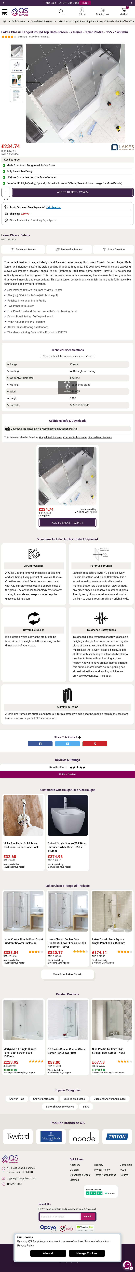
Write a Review (67, 774)
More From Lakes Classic (67, 974)
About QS (75, 1164)
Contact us (126, 1164)
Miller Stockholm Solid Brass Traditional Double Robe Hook (21, 845)
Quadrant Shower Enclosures (110, 1098)
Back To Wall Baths (74, 1098)
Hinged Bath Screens (50, 437)
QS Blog (74, 1169)
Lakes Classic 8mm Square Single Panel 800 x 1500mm (108, 941)
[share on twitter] (67, 743)
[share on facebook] (40, 743)
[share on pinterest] (94, 743)
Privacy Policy (102, 1169)
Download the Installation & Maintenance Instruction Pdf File (44, 428)
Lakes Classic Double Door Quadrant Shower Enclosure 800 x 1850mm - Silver (67, 943)
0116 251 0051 (14, 1184)
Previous (3, 3)
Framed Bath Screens (100, 437)
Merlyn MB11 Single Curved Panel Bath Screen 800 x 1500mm (19, 1053)
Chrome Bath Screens (75, 437)
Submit (88, 1216)
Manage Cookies (86, 1253)
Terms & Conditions (105, 1174)
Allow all (48, 1253)
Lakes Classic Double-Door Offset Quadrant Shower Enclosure (23, 941)
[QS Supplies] (20, 11)
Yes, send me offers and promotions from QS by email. (68, 1209)
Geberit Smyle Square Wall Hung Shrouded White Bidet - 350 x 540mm (67, 847)
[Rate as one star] (71, 768)
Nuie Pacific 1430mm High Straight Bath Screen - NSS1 (108, 1051)
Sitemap (74, 1179)
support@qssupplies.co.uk (21, 1178)
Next (131, 3)
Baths (86, 1106)
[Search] (61, 11)
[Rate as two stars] (72, 768)
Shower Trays (16, 1098)
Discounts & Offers (80, 1174)
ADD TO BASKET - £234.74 (72, 192)
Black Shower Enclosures (60, 1106)
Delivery (98, 1164)
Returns (124, 1174)
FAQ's (123, 1169)
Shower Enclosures (43, 1098)
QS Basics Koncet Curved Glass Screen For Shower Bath (66, 1051)
